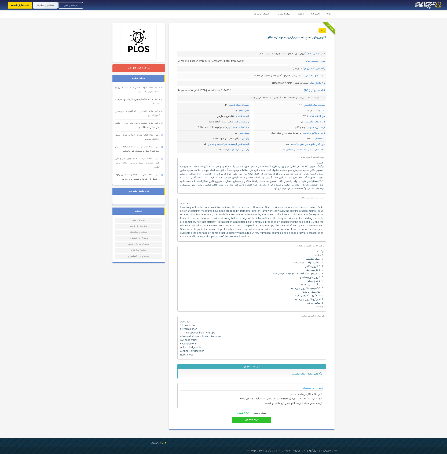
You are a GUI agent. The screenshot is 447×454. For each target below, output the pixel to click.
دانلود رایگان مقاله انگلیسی (304, 374)
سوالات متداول (283, 14)
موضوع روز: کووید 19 (138, 238)
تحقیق (301, 14)
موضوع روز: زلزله (138, 250)
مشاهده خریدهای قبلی (139, 68)
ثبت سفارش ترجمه (20, 5)
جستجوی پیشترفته (138, 232)
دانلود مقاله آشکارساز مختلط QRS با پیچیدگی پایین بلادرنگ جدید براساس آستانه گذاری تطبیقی (137, 163)
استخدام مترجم (261, 14)
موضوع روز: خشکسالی (138, 256)
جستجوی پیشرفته (45, 5)
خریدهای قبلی (71, 5)
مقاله (329, 14)
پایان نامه (315, 14)
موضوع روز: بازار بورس (138, 244)
